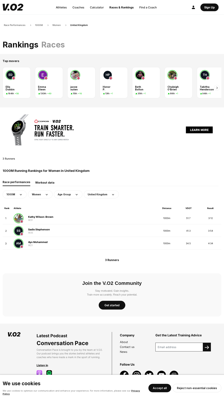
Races (53, 44)
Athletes (61, 7)
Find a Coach (148, 7)
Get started (112, 305)
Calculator (97, 7)
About (124, 342)
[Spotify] (50, 373)
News (123, 352)
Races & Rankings (121, 7)
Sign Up (209, 7)
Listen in (42, 365)
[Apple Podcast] (41, 373)
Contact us (127, 347)
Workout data (44, 182)
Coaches (78, 7)
